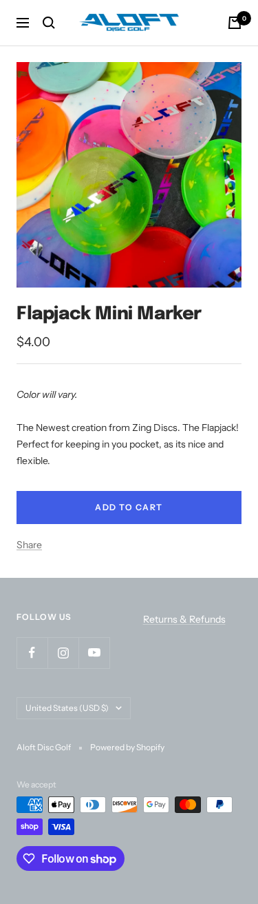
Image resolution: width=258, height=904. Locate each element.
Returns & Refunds (184, 619)
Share (29, 545)
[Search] (49, 23)
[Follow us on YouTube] (93, 652)
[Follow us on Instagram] (62, 652)
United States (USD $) (67, 708)
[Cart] (234, 23)
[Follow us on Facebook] (32, 652)
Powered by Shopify (127, 747)
